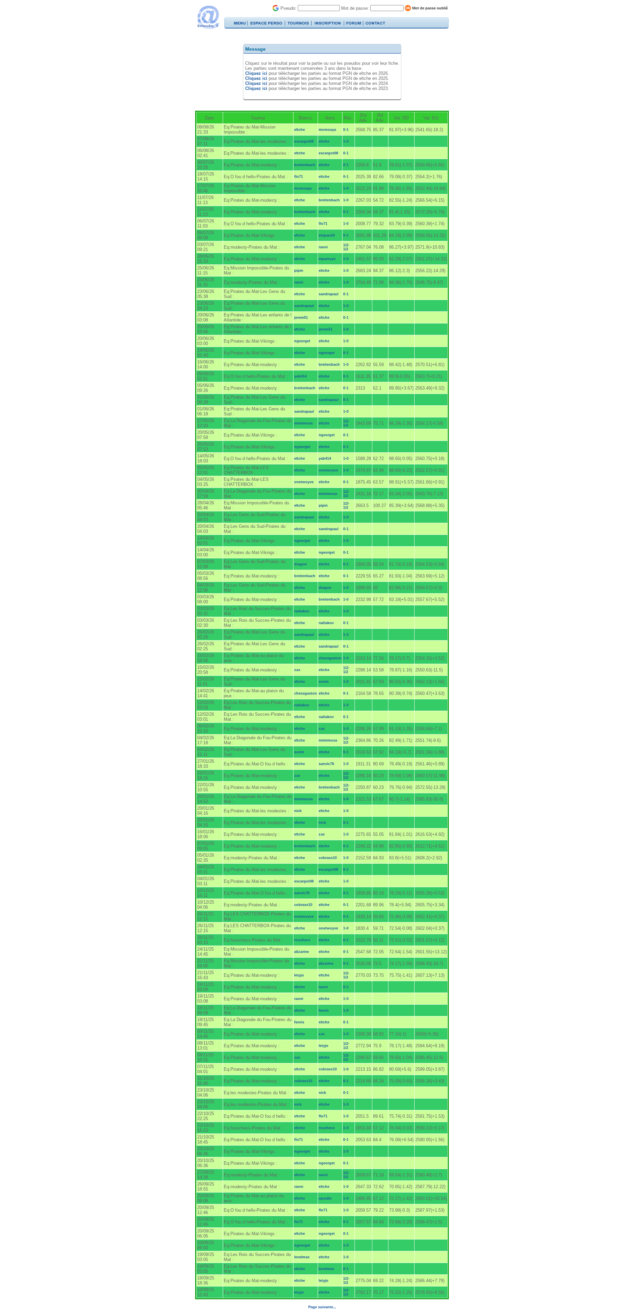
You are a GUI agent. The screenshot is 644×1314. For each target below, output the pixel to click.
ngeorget (302, 341)
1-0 (345, 141)
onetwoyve (328, 470)
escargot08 (304, 141)
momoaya (327, 130)
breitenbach (304, 165)
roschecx (302, 940)
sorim (324, 681)
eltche (299, 130)
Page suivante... (322, 1307)
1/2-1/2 (346, 247)
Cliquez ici (256, 73)
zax (297, 670)
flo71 (298, 176)
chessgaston (330, 658)
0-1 (345, 130)
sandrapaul (328, 294)
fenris (324, 1010)
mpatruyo (327, 259)
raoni (323, 247)
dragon (300, 564)
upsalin (325, 1198)
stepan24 (327, 235)
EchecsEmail (208, 17)
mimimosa (303, 423)
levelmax (302, 1257)
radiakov (301, 611)
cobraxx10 (328, 858)
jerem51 (301, 317)
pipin (298, 270)
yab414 (300, 376)
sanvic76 (326, 764)
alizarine (301, 952)
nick (298, 811)
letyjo (299, 975)
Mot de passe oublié (430, 8)
